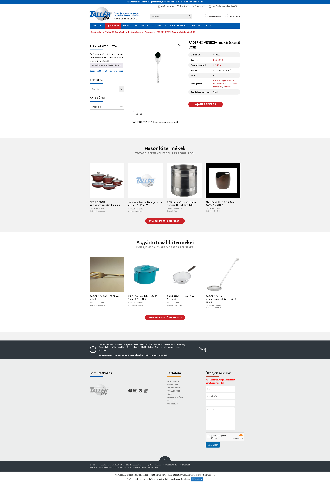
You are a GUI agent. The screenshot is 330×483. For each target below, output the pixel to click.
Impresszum (153, 467)
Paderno (149, 32)
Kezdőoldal (95, 32)
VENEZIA (217, 65)
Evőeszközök (134, 32)
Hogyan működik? (175, 397)
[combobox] (107, 107)
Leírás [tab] (138, 114)
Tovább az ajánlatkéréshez (106, 65)
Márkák (127, 26)
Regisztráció (235, 16)
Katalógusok (141, 26)
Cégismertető (159, 26)
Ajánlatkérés (205, 105)
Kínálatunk (172, 385)
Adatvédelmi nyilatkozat (137, 467)
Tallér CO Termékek (114, 32)
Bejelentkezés (215, 16)
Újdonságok (113, 26)
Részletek (185, 479)
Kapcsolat (196, 26)
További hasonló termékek (164, 221)
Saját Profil (173, 381)
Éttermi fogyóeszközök (224, 80)
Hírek (208, 26)
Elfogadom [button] (197, 479)
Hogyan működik (178, 26)
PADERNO (218, 60)
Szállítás (172, 401)
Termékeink (97, 26)
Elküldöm (213, 445)
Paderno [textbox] (106, 107)
